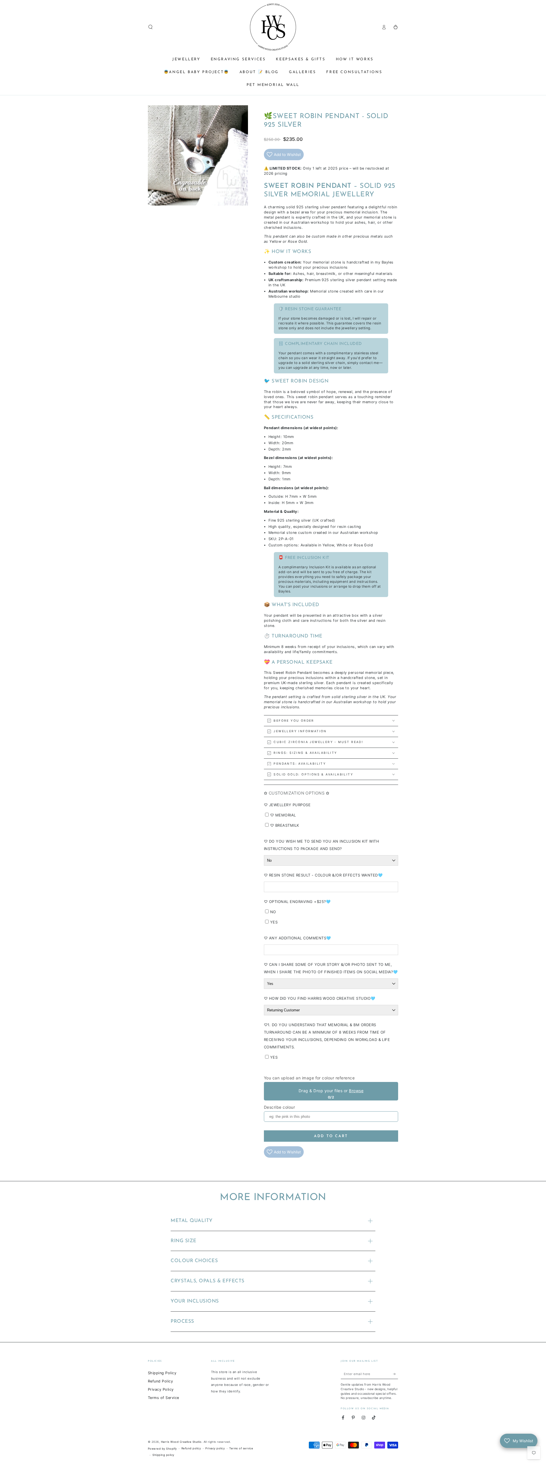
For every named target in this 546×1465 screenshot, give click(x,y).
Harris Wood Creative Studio (181, 1441)
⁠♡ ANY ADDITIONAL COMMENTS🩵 (297, 938)
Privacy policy (215, 1448)
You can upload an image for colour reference (309, 1077)
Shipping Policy (162, 1373)
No (273, 912)
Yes (274, 922)
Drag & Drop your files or (331, 1090)
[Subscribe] (395, 1374)
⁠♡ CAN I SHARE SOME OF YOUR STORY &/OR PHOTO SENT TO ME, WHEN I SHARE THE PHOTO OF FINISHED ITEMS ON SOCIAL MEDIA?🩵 (331, 968)
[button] (150, 27)
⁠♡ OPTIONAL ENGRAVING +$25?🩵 (297, 901)
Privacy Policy (161, 1389)
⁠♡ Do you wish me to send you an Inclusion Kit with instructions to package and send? (321, 845)
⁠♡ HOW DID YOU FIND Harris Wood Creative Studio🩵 (319, 998)
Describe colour (279, 1107)
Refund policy (191, 1448)
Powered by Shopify (162, 1448)
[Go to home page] (273, 27)
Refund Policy (160, 1381)
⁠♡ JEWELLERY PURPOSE (287, 805)
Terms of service (241, 1448)
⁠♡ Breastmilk (284, 825)
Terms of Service (163, 1398)
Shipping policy (163, 1454)
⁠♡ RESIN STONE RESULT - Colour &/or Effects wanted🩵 (323, 875)
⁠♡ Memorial (283, 815)
